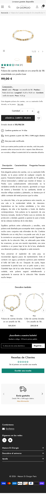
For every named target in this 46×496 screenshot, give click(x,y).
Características (21, 165)
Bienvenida (4, 13)
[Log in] (37, 7)
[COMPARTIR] (37, 112)
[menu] (2, 6)
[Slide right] (42, 394)
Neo (11, 316)
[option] (23, 34)
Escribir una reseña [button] (23, 370)
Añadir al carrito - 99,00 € (18, 118)
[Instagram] (10, 440)
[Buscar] (9, 7)
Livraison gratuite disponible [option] (23, 1)
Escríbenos (10, 428)
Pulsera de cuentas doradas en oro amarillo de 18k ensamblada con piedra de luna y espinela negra (11, 320)
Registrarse (38, 345)
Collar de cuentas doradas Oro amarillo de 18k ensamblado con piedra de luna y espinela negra (34, 320)
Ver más (20, 104)
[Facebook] (4, 440)
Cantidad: (16, 111)
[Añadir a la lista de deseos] (39, 118)
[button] (39, 51)
